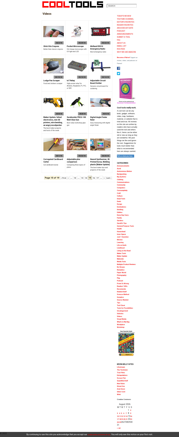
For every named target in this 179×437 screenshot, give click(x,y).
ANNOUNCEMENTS (125, 34)
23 (131, 419)
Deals (119, 201)
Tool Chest (121, 305)
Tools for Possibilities (125, 308)
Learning (120, 242)
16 (94, 178)
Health (119, 229)
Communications (123, 182)
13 (82, 178)
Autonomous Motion (124, 171)
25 (120, 422)
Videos (119, 316)
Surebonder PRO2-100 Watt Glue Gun (76, 118)
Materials (120, 259)
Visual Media (121, 319)
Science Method (123, 294)
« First (63, 178)
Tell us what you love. (125, 156)
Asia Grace (121, 389)
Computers (121, 188)
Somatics (120, 297)
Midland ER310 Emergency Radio (97, 47)
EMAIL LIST (121, 46)
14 (86, 178)
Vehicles (120, 313)
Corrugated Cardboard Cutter (53, 160)
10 (75, 178)
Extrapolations (122, 375)
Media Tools (121, 262)
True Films (121, 373)
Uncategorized (122, 311)
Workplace (121, 324)
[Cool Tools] (73, 4)
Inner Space (121, 234)
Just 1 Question (123, 237)
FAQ (118, 40)
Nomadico (120, 270)
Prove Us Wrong (123, 283)
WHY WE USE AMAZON (126, 52)
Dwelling (120, 210)
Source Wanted (122, 300)
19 (122, 419)
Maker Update (122, 256)
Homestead (121, 231)
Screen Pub (121, 378)
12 (122, 416)
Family (119, 218)
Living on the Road (124, 251)
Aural (119, 169)
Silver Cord (121, 392)
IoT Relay (71, 80)
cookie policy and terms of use (99, 435)
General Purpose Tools (125, 226)
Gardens (120, 221)
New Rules (121, 383)
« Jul (118, 428)
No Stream (121, 267)
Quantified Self (122, 381)
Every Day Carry (123, 215)
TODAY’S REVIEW (124, 16)
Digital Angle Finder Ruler (98, 118)
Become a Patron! (123, 57)
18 (120, 419)
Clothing (120, 179)
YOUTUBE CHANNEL (125, 19)
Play (118, 278)
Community (121, 185)
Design (119, 204)
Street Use (121, 386)
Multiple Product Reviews (126, 264)
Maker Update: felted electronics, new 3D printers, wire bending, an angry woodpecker (53, 121)
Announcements (123, 166)
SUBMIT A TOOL (123, 37)
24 (118, 422)
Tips (118, 303)
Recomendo (121, 289)
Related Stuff (122, 292)
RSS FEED (121, 49)
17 (98, 178)
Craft (119, 193)
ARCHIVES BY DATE (125, 28)
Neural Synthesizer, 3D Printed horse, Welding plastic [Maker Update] (100, 162)
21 (127, 419)
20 (124, 419)
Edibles (119, 212)
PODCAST (121, 31)
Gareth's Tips (122, 223)
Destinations (121, 207)
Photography (121, 275)
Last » (108, 178)
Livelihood (121, 248)
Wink (119, 394)
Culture (119, 196)
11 (120, 416)
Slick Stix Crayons (51, 46)
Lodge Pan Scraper (51, 80)
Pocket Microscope (75, 46)
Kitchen (120, 240)
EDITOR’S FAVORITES (125, 22)
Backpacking (121, 174)
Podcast (120, 281)
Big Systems (121, 177)
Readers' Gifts (122, 286)
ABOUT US (121, 43)
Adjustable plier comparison (73, 160)
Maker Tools (121, 253)
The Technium (122, 370)
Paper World (121, 272)
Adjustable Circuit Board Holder (98, 81)
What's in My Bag (123, 322)
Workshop (120, 327)
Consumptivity (122, 190)
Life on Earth (121, 245)
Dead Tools (121, 199)
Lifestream (121, 367)
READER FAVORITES (125, 25)
